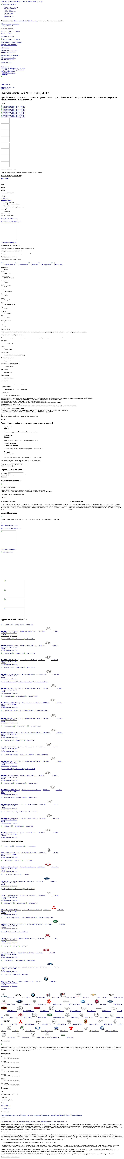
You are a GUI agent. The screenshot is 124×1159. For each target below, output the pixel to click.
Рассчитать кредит (6, 636)
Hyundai (30, 20)
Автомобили (11, 7)
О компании (7, 14)
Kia (2, 1121)
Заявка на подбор (26, 1115)
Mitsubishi (48, 1121)
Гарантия (73, 1115)
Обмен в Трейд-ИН (6, 175)
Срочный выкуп (36, 1115)
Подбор (10, 11)
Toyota (58, 1121)
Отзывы (68, 1115)
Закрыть (3, 497)
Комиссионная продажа (48, 1115)
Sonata (35, 20)
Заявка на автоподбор (7, 20)
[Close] (1, 522)
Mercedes (38, 1121)
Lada (30, 1121)
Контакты (7, 18)
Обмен (8, 10)
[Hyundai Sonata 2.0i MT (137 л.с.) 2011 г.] (13, 106)
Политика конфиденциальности (10, 1157)
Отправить (4, 476)
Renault (21, 1121)
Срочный (8, 13)
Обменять (14, 636)
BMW (43, 1121)
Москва (3, 1)
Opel (24, 1121)
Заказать (8, 16)
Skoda (34, 1121)
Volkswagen (15, 1121)
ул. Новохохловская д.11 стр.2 (34, 1)
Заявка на (10, 8)
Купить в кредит (17, 175)
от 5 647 (6, 199)
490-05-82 (20, 1)
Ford (27, 1121)
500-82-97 (10, 1)
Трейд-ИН (62, 1115)
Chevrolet (53, 1121)
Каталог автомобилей (20, 20)
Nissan (10, 1121)
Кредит (57, 1115)
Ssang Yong (64, 1121)
